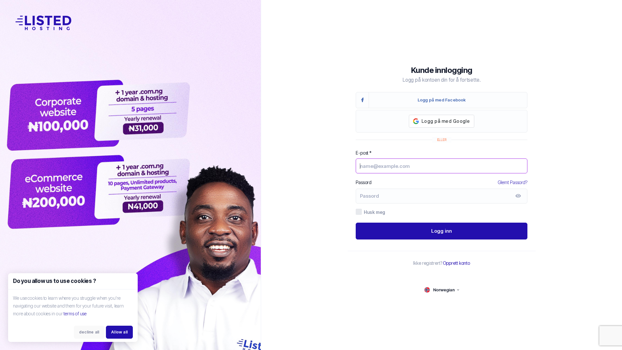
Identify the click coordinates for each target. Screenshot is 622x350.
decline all (89, 332)
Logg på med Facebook (442, 99)
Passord (364, 182)
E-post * (364, 153)
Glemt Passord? (513, 182)
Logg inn (441, 231)
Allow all (119, 332)
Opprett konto (456, 263)
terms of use (74, 313)
